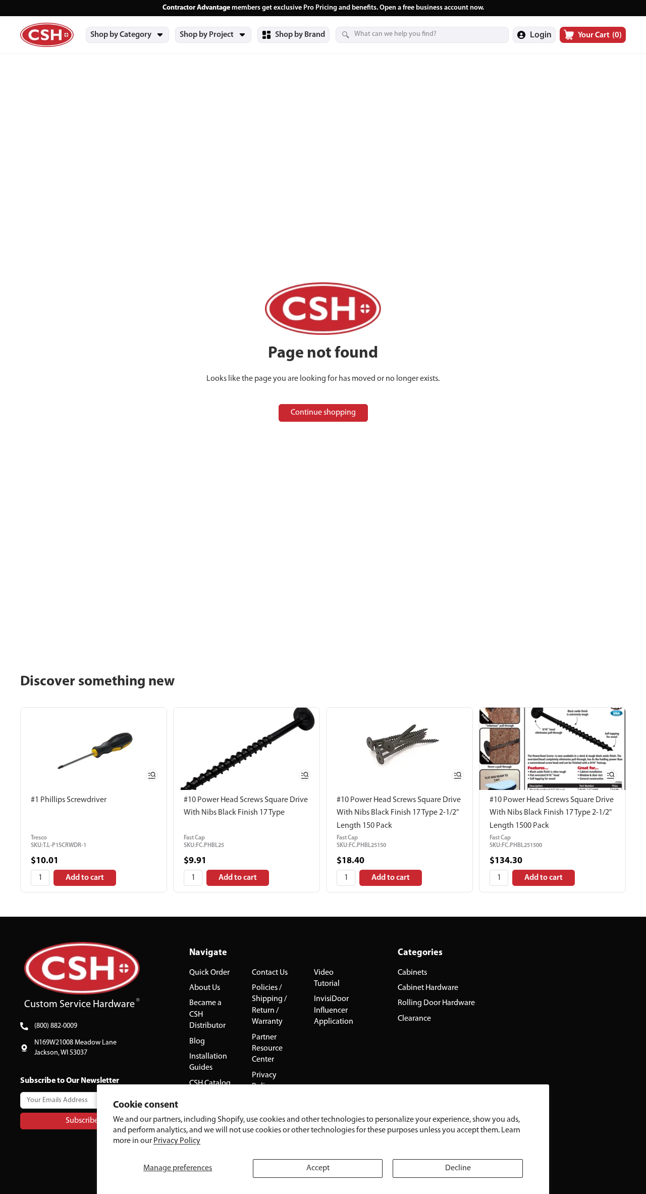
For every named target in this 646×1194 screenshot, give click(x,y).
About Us (204, 988)
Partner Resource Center (267, 1048)
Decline (458, 1168)
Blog (197, 1041)
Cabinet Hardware (428, 988)
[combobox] (409, 34)
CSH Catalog (210, 1083)
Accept (318, 1168)
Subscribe (82, 1121)
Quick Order (209, 973)
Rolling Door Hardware (436, 1004)
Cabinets (412, 973)
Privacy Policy (176, 1141)
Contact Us (270, 973)
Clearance (414, 1019)
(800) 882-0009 (55, 1026)
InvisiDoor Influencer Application (333, 1011)
